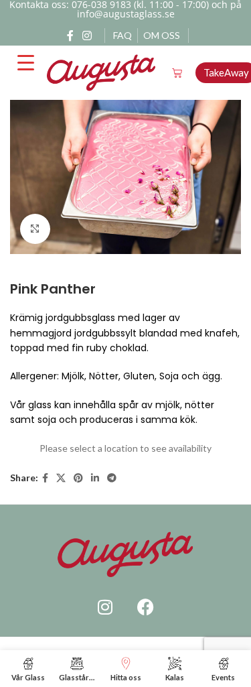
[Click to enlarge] (35, 229)
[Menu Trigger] (26, 62)
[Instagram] (105, 607)
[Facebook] (145, 607)
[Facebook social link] (70, 35)
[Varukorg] (177, 72)
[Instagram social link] (87, 35)
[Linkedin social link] (95, 478)
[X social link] (61, 478)
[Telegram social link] (111, 478)
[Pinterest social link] (78, 478)
